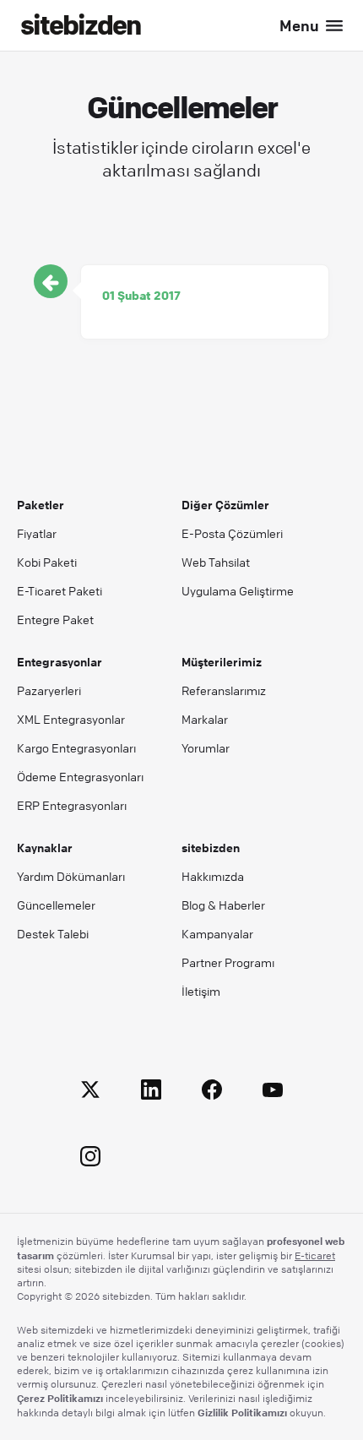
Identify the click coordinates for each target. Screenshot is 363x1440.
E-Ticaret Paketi (59, 590)
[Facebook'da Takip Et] (212, 1092)
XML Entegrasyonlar (71, 718)
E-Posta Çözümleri (232, 533)
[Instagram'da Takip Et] (90, 1159)
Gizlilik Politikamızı (242, 1412)
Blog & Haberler (223, 904)
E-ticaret (315, 1255)
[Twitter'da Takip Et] (90, 1092)
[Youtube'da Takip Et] (273, 1092)
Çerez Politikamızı (60, 1398)
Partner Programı (228, 962)
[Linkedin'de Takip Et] (151, 1092)
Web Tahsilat (216, 561)
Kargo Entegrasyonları (76, 747)
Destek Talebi (53, 933)
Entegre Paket (55, 619)
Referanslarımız (224, 690)
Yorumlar (206, 747)
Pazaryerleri (49, 690)
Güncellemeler (56, 904)
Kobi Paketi (47, 561)
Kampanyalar (217, 933)
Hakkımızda (213, 875)
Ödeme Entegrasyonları (80, 776)
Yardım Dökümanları (71, 875)
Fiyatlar (37, 533)
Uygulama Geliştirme (238, 590)
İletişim (201, 990)
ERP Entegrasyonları (72, 804)
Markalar (205, 718)
